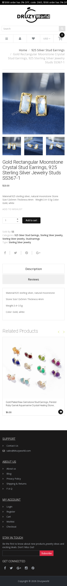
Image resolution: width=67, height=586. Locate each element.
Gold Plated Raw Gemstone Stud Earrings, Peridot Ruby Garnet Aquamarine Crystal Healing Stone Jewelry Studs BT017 (31, 404)
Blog (9, 473)
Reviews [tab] (33, 279)
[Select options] (60, 411)
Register (11, 511)
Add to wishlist (12, 209)
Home (23, 50)
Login (9, 506)
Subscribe (46, 553)
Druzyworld (43, 581)
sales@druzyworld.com (19, 450)
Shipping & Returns (17, 483)
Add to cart (31, 220)
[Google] (37, 253)
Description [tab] (33, 269)
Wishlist (10, 521)
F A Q (9, 488)
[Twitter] (15, 253)
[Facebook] (4, 253)
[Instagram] (26, 568)
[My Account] (20, 39)
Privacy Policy (14, 478)
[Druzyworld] (33, 11)
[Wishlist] (33, 39)
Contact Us (12, 445)
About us (11, 468)
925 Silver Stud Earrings (48, 50)
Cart (9, 516)
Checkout (11, 526)
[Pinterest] (33, 568)
